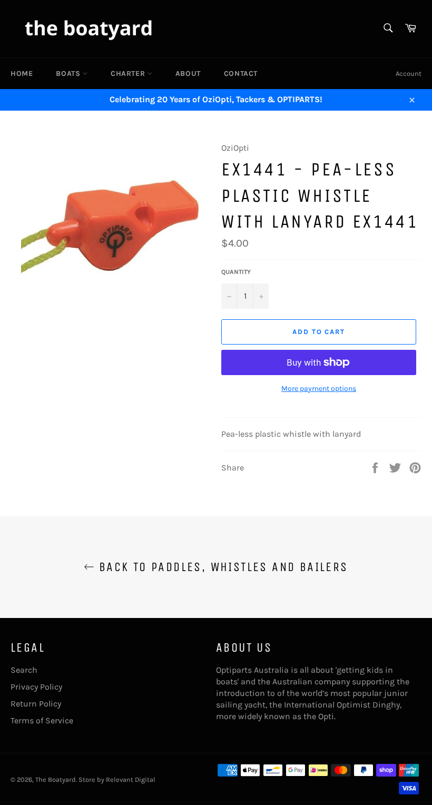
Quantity (236, 272)
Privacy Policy (36, 687)
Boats (69, 73)
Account (408, 73)
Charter (129, 73)
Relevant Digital (130, 779)
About (188, 73)
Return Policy (36, 704)
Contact (241, 73)
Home (22, 73)
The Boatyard (55, 779)
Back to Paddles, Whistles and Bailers (221, 566)
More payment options (318, 388)
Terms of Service (42, 720)
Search (24, 670)
